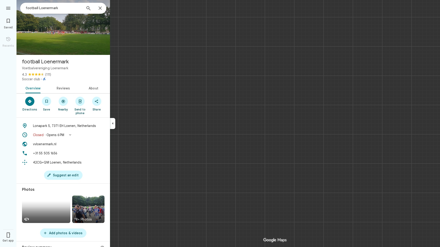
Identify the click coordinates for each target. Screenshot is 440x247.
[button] (63, 135)
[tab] (32, 87)
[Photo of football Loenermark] (63, 27)
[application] (220, 123)
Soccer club (31, 79)
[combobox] (54, 8)
